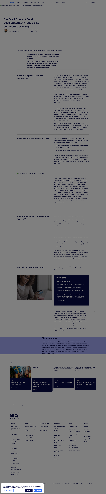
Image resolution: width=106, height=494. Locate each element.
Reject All (28, 490)
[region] (22, 488)
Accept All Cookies (37, 490)
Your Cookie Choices (7, 490)
